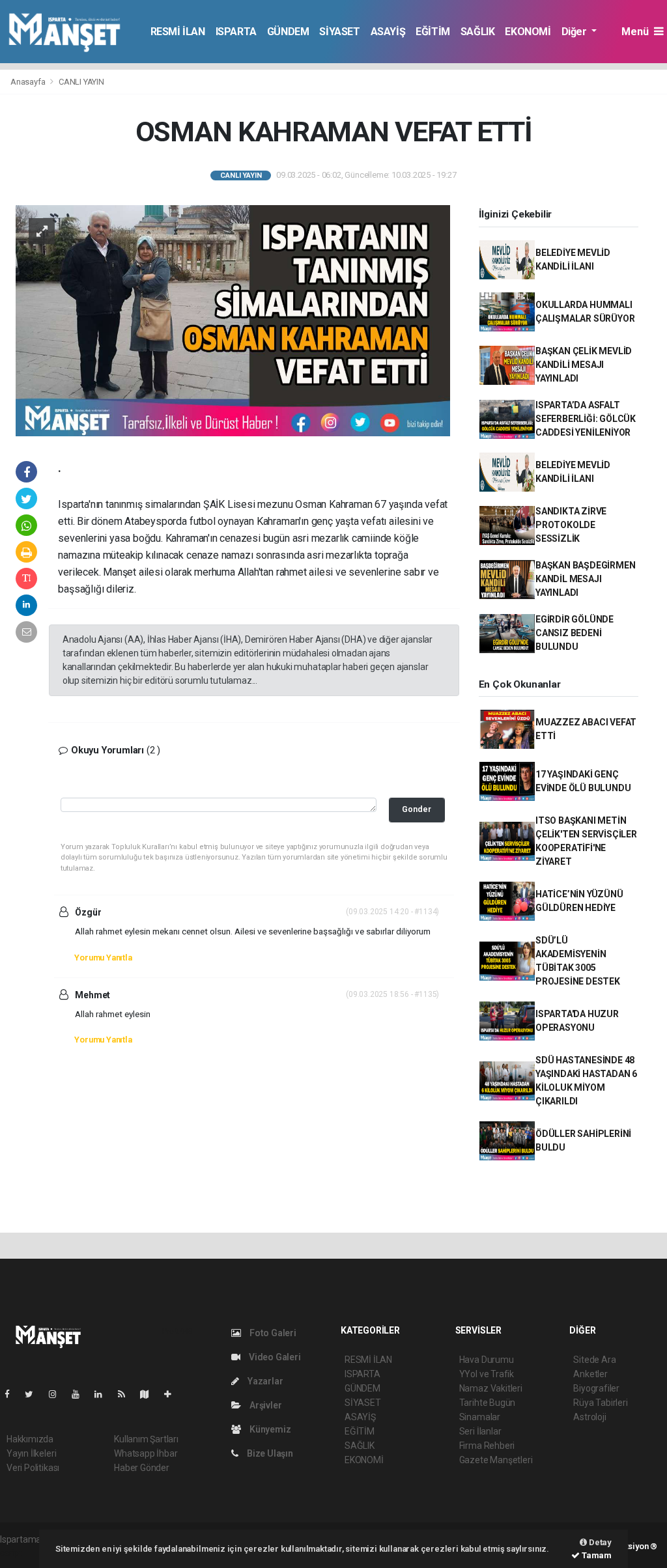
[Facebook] (12, 1394)
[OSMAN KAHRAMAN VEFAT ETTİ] (233, 320)
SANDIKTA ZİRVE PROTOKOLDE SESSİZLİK (570, 525)
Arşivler (264, 1405)
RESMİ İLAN (177, 31)
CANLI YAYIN (81, 82)
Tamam (596, 1555)
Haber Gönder (141, 1468)
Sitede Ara (594, 1359)
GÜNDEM (288, 31)
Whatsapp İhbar (145, 1453)
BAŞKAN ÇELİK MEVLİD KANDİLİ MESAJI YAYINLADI (583, 365)
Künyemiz (269, 1429)
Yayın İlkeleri (31, 1453)
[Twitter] (34, 1394)
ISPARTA (236, 31)
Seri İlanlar (480, 1431)
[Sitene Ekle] (173, 1394)
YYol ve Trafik (486, 1374)
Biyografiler (596, 1388)
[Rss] (126, 1394)
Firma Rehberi (487, 1445)
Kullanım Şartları (146, 1439)
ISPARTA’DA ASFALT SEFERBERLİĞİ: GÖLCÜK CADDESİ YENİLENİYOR (585, 419)
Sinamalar (479, 1417)
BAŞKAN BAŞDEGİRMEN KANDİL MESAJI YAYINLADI (585, 579)
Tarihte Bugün (487, 1402)
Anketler (590, 1374)
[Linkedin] (103, 1394)
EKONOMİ (527, 31)
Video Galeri (273, 1357)
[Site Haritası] (150, 1394)
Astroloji (589, 1417)
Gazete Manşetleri (496, 1460)
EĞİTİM (433, 31)
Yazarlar (264, 1381)
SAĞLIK (478, 31)
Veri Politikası (33, 1468)
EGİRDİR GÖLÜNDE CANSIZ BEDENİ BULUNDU (574, 633)
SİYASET (339, 31)
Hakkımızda (30, 1439)
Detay (599, 1542)
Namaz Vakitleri (490, 1388)
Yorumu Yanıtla (103, 957)
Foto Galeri (272, 1333)
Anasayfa (28, 82)
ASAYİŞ (388, 31)
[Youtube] (81, 1394)
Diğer (575, 31)
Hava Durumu (486, 1359)
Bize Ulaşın (269, 1453)
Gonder (416, 809)
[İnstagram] (58, 1394)
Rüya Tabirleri (600, 1402)
